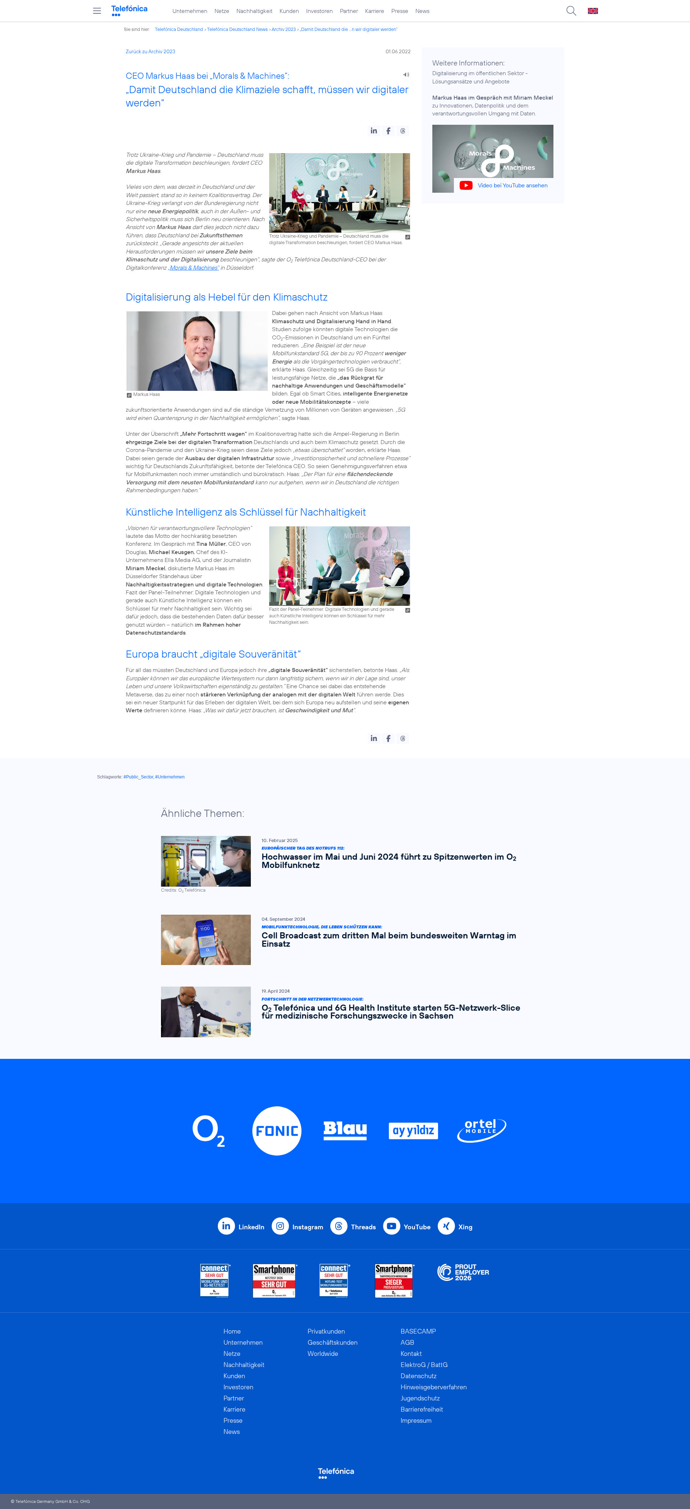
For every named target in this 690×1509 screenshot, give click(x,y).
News (422, 10)
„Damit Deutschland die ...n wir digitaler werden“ (348, 29)
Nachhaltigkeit (254, 10)
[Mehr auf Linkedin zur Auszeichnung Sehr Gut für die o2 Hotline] (335, 1281)
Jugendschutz (420, 1398)
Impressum (416, 1420)
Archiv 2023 (284, 29)
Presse (399, 10)
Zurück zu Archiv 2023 (150, 51)
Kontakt (411, 1353)
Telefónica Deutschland (179, 29)
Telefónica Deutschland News (237, 29)
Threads (363, 1227)
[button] (374, 130)
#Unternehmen (170, 776)
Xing (466, 1227)
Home (232, 1331)
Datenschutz (419, 1376)
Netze (222, 10)
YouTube (417, 1227)
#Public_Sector (138, 776)
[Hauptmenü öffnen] (97, 11)
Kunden (289, 10)
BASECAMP (418, 1331)
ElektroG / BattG (424, 1365)
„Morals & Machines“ (193, 267)
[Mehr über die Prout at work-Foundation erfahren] (463, 1281)
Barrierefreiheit (422, 1409)
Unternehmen (189, 10)
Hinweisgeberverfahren (434, 1387)
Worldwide (323, 1353)
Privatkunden (326, 1331)
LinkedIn (251, 1227)
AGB (407, 1342)
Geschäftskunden (333, 1342)
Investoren (319, 10)
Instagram (308, 1227)
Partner (349, 10)
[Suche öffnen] (571, 11)
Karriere (374, 10)
